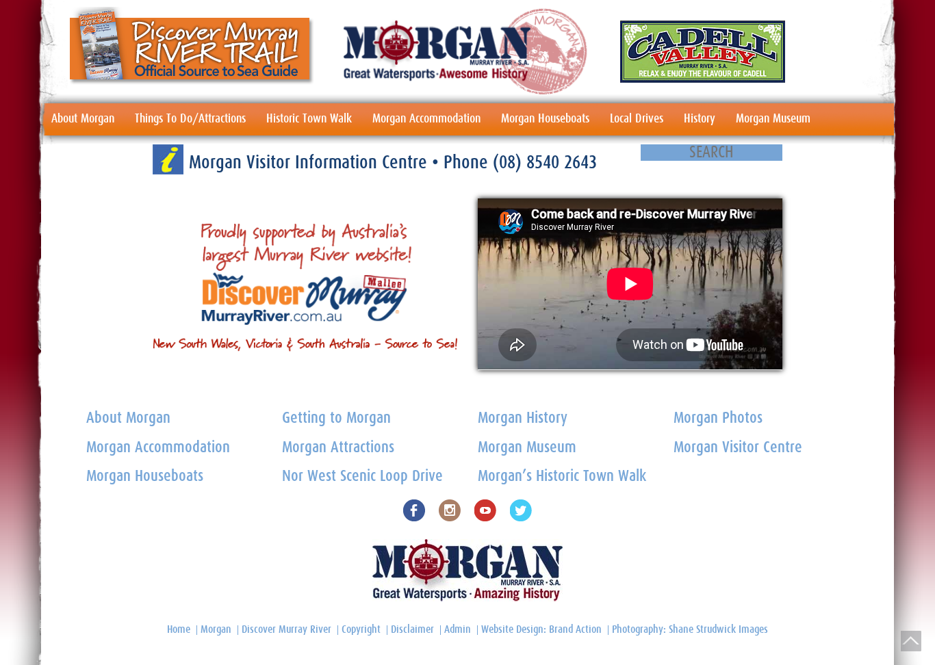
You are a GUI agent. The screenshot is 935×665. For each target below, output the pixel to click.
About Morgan (82, 119)
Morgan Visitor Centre (738, 448)
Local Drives (636, 119)
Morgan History (522, 418)
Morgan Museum (773, 119)
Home (178, 629)
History (699, 119)
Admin (457, 629)
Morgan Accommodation (426, 119)
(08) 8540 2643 (545, 162)
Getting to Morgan (336, 418)
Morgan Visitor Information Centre (310, 162)
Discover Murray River (286, 629)
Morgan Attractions (338, 448)
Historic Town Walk (309, 119)
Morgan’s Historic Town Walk (562, 476)
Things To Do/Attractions (190, 119)
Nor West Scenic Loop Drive (362, 476)
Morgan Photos (718, 418)
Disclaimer (412, 629)
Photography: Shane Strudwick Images (690, 629)
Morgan (216, 629)
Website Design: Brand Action (541, 629)
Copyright (361, 629)
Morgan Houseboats (545, 119)
